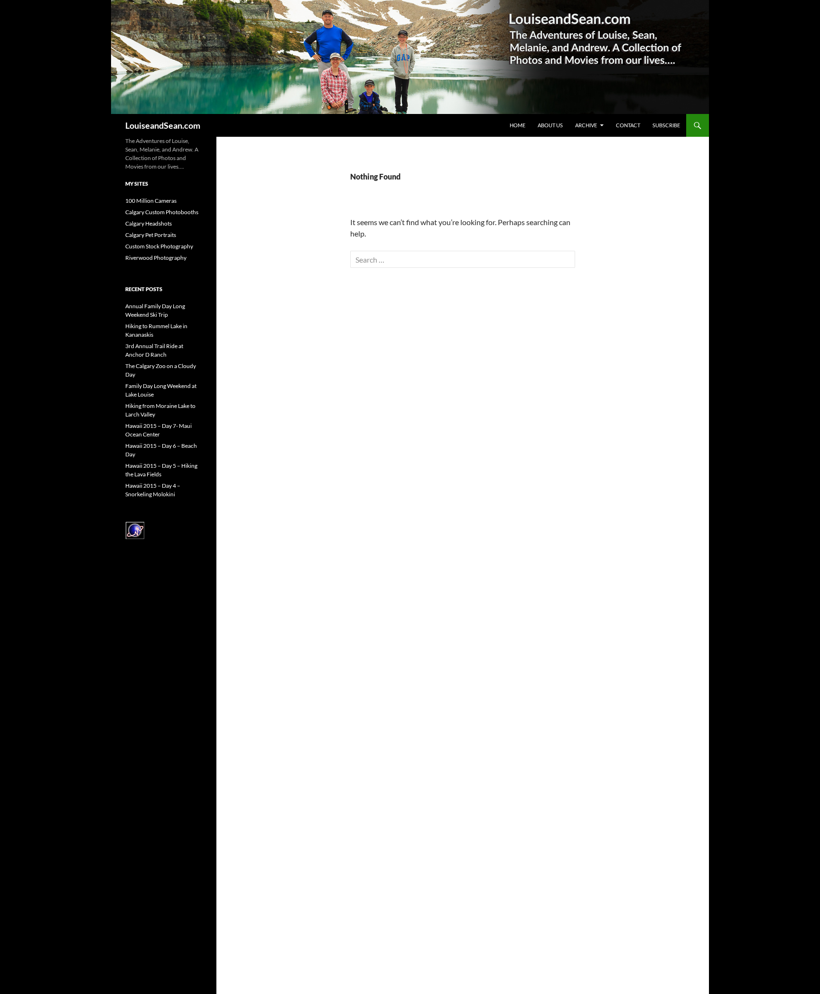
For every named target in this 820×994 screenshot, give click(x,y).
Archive (586, 125)
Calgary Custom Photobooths (161, 212)
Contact (628, 125)
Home (517, 125)
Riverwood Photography (155, 257)
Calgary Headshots (148, 223)
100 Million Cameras (151, 200)
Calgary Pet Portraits (150, 234)
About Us (550, 125)
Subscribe (666, 125)
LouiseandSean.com (162, 125)
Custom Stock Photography (159, 246)
